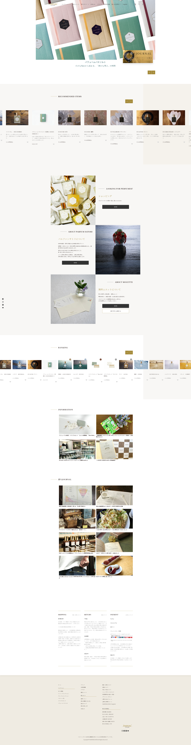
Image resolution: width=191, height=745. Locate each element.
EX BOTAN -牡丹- (63, 132)
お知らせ (93, 4)
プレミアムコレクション (63, 696)
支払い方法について (106, 689)
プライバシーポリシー (107, 697)
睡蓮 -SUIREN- (138, 374)
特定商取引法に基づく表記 (108, 694)
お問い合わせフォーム (107, 699)
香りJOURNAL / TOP (107, 724)
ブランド (99, 4)
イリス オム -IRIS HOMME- (14, 132)
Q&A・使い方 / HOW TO (108, 716)
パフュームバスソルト (63, 703)
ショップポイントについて (108, 692)
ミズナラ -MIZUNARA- (18, 374)
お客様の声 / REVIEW (107, 719)
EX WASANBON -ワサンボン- (118, 132)
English (125, 4)
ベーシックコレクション (63, 693)
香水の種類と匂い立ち (86, 701)
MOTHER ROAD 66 (154, 374)
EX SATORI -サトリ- (142, 132)
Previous (149, 72)
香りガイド (84, 4)
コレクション (65, 4)
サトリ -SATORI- (123, 374)
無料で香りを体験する (115, 311)
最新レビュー (84, 698)
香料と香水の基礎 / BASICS (108, 721)
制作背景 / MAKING (106, 712)
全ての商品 (60, 691)
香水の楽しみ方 (84, 706)
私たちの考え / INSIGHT (107, 714)
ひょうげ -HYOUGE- (78, 374)
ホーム (59, 685)
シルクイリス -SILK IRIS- (171, 374)
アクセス (83, 689)
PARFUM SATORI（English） (109, 704)
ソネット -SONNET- (185, 374)
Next (153, 72)
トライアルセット (62, 700)
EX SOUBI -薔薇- (89, 132)
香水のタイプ (84, 703)
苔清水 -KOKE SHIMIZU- (64, 374)
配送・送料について (106, 685)
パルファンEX (61, 698)
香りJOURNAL (116, 4)
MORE (115, 207)
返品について (105, 687)
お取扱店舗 (107, 4)
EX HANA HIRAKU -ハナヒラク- (171, 132)
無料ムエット (75, 4)
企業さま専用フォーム (107, 701)
